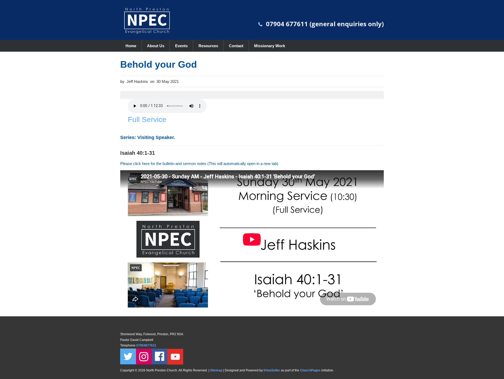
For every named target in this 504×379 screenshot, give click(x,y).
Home (130, 46)
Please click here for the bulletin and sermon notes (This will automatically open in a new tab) (199, 163)
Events (181, 46)
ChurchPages (310, 370)
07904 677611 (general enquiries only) (325, 23)
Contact (236, 46)
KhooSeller (272, 370)
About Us (155, 46)
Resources (208, 46)
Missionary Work (269, 46)
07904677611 (146, 345)
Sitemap (216, 370)
